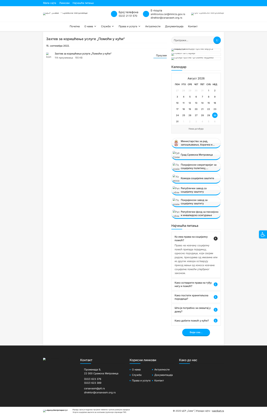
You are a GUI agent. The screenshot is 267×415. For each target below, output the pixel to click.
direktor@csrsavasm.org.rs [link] (166, 17)
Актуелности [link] (152, 26)
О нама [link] (88, 26)
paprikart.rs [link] (218, 410)
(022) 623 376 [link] (92, 378)
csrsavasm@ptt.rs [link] (94, 388)
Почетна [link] (75, 26)
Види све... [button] (196, 332)
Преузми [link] (161, 55)
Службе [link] (106, 26)
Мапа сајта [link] (49, 2)
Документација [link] (174, 26)
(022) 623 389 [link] (92, 382)
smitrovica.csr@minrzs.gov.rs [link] (168, 14)
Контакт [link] (192, 26)
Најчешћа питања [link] (83, 2)
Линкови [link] (64, 2)
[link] (65, 14)
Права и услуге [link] (128, 26)
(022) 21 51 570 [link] (128, 15)
